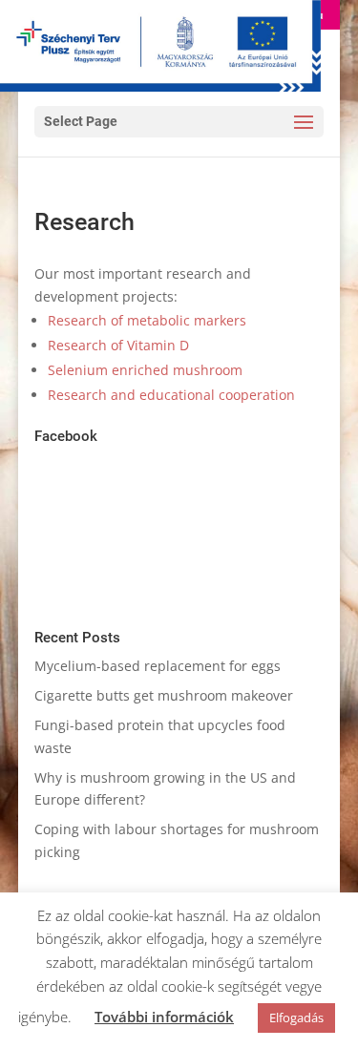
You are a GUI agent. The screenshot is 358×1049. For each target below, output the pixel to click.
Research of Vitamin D (118, 345)
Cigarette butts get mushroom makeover (163, 695)
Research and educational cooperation (171, 395)
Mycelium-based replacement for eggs (157, 666)
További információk (164, 1016)
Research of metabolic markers (147, 320)
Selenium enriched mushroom (145, 370)
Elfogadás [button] (296, 1017)
